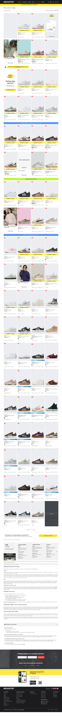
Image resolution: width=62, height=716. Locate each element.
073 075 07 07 (43, 696)
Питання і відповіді (19, 696)
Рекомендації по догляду (20, 702)
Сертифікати (18, 698)
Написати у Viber (44, 702)
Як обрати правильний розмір (21, 701)
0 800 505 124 (43, 697)
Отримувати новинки (48, 535)
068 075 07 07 (43, 693)
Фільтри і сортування (50, 10)
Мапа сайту (5, 705)
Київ (52, 709)
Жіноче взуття (7, 8)
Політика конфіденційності (8, 701)
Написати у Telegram (45, 701)
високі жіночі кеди (50, 574)
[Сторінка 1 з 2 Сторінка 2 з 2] (30, 530)
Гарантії (5, 702)
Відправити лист (44, 703)
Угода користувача (7, 700)
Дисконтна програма (33, 693)
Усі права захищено (21, 709)
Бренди (17, 697)
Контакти (5, 693)
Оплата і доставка (19, 693)
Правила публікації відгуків (20, 700)
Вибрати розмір (10, 89)
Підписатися (41, 657)
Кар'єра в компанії (7, 697)
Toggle (56, 709)
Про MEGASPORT (6, 698)
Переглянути (10, 62)
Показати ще (51, 513)
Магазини (5, 696)
